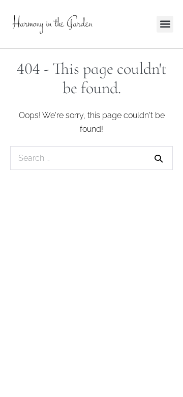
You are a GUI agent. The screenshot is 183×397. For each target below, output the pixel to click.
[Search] (158, 158)
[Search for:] (91, 158)
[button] (165, 24)
